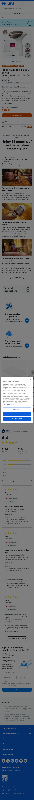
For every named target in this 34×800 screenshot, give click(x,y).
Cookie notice (10, 404)
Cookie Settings (16, 409)
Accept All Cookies (16, 419)
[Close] (29, 379)
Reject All (16, 414)
